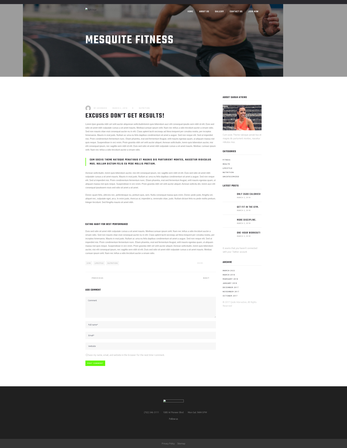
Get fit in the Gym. (248, 207)
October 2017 (230, 296)
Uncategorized (231, 176)
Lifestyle (99, 263)
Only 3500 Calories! (249, 194)
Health (226, 164)
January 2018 (230, 283)
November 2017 (231, 291)
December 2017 (231, 287)
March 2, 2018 (120, 108)
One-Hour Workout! (249, 233)
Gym (89, 263)
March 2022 (229, 270)
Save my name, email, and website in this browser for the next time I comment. (126, 355)
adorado (102, 108)
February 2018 (230, 279)
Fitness (227, 160)
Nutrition (144, 108)
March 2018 (229, 275)
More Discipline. (246, 220)
